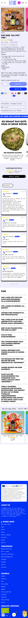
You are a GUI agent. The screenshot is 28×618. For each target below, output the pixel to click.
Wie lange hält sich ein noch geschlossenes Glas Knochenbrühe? (11, 299)
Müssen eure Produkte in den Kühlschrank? (12, 314)
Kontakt (3, 576)
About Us (3, 542)
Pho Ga (4, 68)
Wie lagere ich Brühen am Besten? (12, 307)
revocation (4, 594)
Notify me (18, 89)
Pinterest (3, 567)
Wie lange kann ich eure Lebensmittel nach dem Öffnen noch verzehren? (12, 321)
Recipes (3, 540)
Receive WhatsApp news (7, 556)
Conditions (4, 597)
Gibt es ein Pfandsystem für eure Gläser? (11, 329)
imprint (3, 602)
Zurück (2, 32)
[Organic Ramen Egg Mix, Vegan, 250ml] (12, 422)
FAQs (2, 581)
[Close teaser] (16, 612)
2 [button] (13, 284)
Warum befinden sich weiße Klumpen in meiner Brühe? (12, 352)
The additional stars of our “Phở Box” (11, 110)
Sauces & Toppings (6, 534)
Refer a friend (5, 551)
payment (3, 589)
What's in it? (4, 107)
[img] (5, 191)
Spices (2, 532)
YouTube (3, 564)
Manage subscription (6, 549)
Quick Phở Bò (5, 67)
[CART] (25, 3)
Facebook (3, 562)
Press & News (4, 584)
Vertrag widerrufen (6, 591)
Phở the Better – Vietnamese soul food (11, 103)
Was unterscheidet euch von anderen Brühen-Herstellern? (12, 343)
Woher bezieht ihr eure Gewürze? (11, 368)
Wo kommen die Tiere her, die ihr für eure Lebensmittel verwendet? (12, 361)
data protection (5, 599)
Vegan (2, 527)
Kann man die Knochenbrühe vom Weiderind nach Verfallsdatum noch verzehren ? (10, 378)
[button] (4, 40)
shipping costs (14, 44)
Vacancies (3, 578)
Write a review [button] (14, 176)
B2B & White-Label (6, 524)
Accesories (4, 537)
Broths (2, 529)
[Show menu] (1, 3)
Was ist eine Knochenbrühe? (8, 336)
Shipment (3, 586)
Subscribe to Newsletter (7, 554)
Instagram (3, 559)
